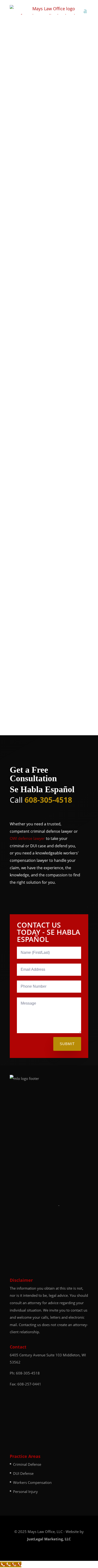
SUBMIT (67, 1044)
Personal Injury (25, 1491)
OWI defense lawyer (27, 838)
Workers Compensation (32, 1482)
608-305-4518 (28, 1373)
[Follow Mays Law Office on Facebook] (46, 1523)
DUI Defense (23, 1473)
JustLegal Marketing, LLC (49, 1539)
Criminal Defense (27, 1464)
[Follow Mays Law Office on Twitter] (56, 1523)
